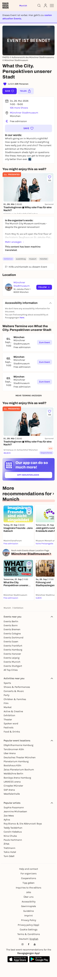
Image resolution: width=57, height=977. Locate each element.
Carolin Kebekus (13, 831)
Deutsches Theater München (20, 757)
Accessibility (28, 901)
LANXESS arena (12, 781)
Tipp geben (28, 882)
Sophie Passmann (14, 807)
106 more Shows (19, 107)
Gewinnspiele (28, 906)
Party (6, 695)
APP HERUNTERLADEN (34, 475)
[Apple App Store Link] (17, 959)
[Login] (45, 5)
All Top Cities (11, 669)
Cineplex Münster (13, 785)
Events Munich (12, 661)
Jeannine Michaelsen (15, 811)
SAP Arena (9, 789)
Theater (8, 719)
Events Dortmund (13, 637)
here (22, 317)
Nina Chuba (10, 835)
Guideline (28, 910)
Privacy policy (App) (28, 924)
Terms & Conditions (28, 934)
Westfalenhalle (12, 793)
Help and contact (28, 868)
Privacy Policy (28, 920)
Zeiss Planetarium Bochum (19, 769)
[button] (28, 128)
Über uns (28, 896)
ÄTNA (6, 843)
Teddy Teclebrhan (13, 827)
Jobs (28, 892)
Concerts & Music (14, 691)
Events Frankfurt (13, 645)
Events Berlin (11, 621)
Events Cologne (12, 633)
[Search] (39, 5)
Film (6, 703)
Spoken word (11, 723)
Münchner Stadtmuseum (24, 112)
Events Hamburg (13, 649)
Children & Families (15, 699)
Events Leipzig (11, 657)
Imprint (28, 915)
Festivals (8, 727)
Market (8, 707)
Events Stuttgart (13, 665)
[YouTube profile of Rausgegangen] (34, 944)
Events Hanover (12, 653)
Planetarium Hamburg (16, 761)
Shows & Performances (17, 686)
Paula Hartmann (13, 839)
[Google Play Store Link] (39, 959)
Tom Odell (9, 856)
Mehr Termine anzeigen (29, 395)
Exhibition (8, 259)
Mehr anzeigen (13, 241)
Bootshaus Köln (12, 765)
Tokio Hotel (10, 851)
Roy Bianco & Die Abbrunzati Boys (23, 823)
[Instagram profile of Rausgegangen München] (22, 944)
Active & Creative (13, 711)
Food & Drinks (12, 731)
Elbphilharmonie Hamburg (18, 745)
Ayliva (7, 819)
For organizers (28, 873)
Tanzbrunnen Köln (14, 749)
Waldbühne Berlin (13, 773)
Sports (7, 682)
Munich (7, 608)
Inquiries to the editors (28, 887)
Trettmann (9, 848)
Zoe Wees (9, 815)
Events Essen (11, 641)
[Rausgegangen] (5, 5)
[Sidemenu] (52, 5)
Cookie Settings (28, 929)
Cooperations (28, 878)
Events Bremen (12, 629)
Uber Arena (10, 753)
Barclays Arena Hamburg (17, 777)
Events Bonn (11, 625)
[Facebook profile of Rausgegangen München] (28, 944)
